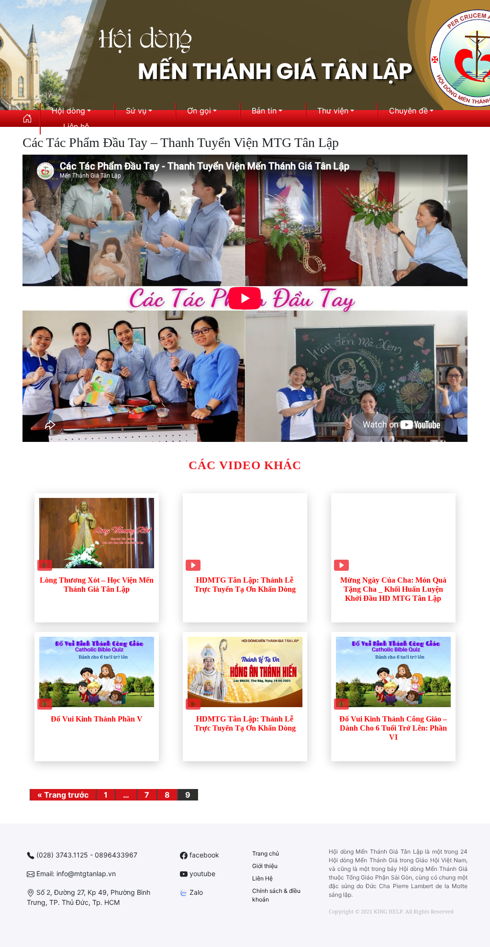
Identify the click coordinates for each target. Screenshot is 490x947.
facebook (203, 855)
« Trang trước (63, 795)
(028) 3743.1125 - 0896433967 (85, 855)
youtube (201, 873)
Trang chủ (265, 853)
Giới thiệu (265, 865)
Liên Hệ (262, 878)
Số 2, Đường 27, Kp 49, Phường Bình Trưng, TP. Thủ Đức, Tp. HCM (88, 897)
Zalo (195, 892)
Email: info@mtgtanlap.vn (75, 873)
